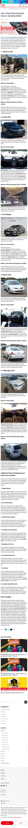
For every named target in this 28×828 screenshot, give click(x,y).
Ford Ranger (7, 214)
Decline (21, 823)
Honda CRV (7, 117)
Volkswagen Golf (8, 371)
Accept (7, 823)
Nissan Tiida (7, 275)
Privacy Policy (18, 817)
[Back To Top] (24, 821)
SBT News (5, 8)
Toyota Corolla (7, 52)
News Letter (3, 791)
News (2, 19)
